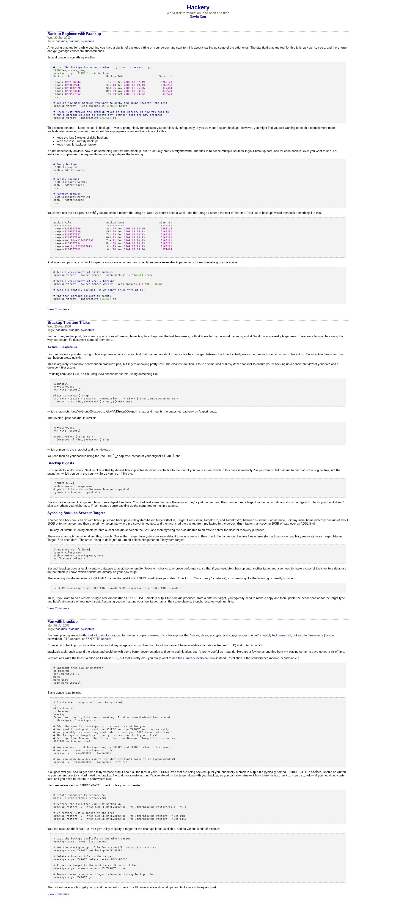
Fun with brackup (62, 622)
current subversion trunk (199, 658)
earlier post (73, 336)
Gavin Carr (198, 16)
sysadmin (87, 41)
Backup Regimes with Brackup (74, 34)
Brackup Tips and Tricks (68, 323)
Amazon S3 (283, 635)
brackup (74, 41)
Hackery (198, 7)
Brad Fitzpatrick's (98, 635)
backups (61, 41)
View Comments (58, 309)
